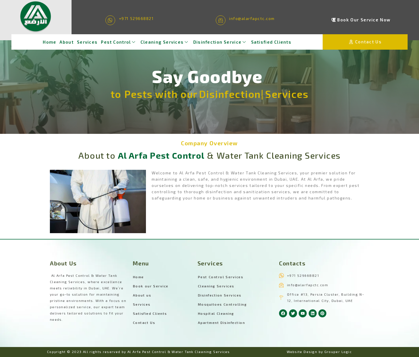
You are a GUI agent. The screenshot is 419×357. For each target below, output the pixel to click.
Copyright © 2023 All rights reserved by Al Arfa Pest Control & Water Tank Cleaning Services (138, 352)
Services (87, 42)
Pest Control (116, 42)
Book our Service (150, 286)
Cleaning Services (162, 42)
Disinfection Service (217, 42)
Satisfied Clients (271, 42)
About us (142, 295)
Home (49, 42)
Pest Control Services (220, 277)
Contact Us (144, 322)
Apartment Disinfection (221, 322)
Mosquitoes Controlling (222, 304)
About (67, 42)
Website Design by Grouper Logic (319, 352)
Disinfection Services (219, 295)
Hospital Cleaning (216, 313)
